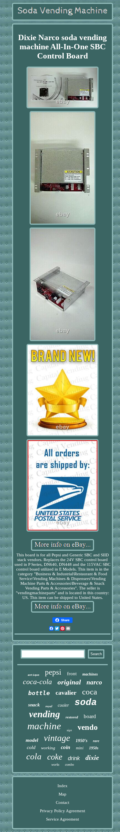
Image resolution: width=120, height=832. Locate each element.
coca (89, 691)
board (90, 716)
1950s (93, 748)
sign (69, 730)
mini (79, 748)
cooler (63, 705)
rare (96, 741)
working (48, 748)
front (72, 673)
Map (62, 794)
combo (69, 765)
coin (65, 747)
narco (94, 682)
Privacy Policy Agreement (62, 811)
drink (74, 758)
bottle (39, 693)
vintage (57, 738)
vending (44, 714)
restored (72, 717)
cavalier (66, 692)
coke (54, 756)
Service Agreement (62, 819)
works (55, 765)
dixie (92, 757)
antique (33, 675)
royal (48, 706)
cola (34, 756)
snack (34, 705)
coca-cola (37, 682)
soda (86, 703)
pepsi (53, 672)
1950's (81, 740)
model (32, 740)
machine (44, 726)
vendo (88, 727)
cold (31, 747)
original (69, 682)
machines (90, 674)
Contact (62, 802)
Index (62, 786)
